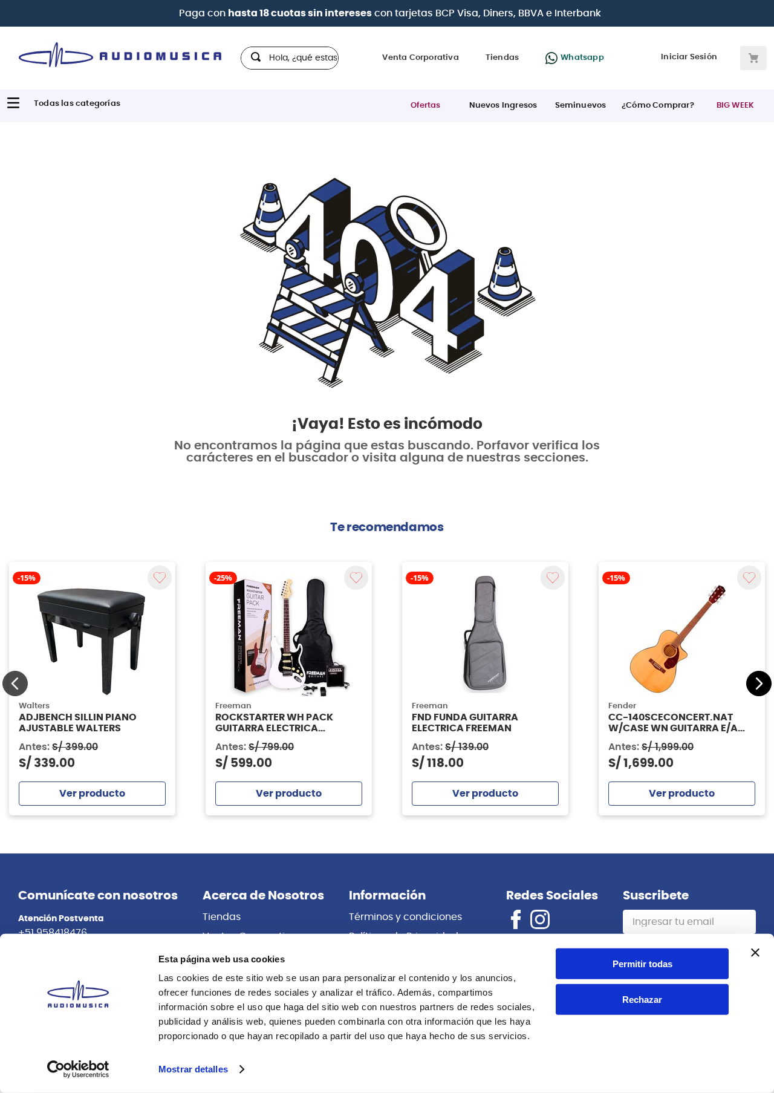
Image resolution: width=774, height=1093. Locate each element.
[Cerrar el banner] (755, 952)
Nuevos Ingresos (503, 105)
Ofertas (425, 105)
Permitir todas (642, 964)
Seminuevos (581, 105)
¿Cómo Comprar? (658, 105)
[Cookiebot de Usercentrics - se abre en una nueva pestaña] (78, 1069)
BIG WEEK (736, 105)
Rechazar (642, 999)
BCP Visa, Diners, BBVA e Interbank (518, 13)
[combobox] (290, 58)
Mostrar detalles (193, 1069)
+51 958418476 (52, 933)
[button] (15, 683)
